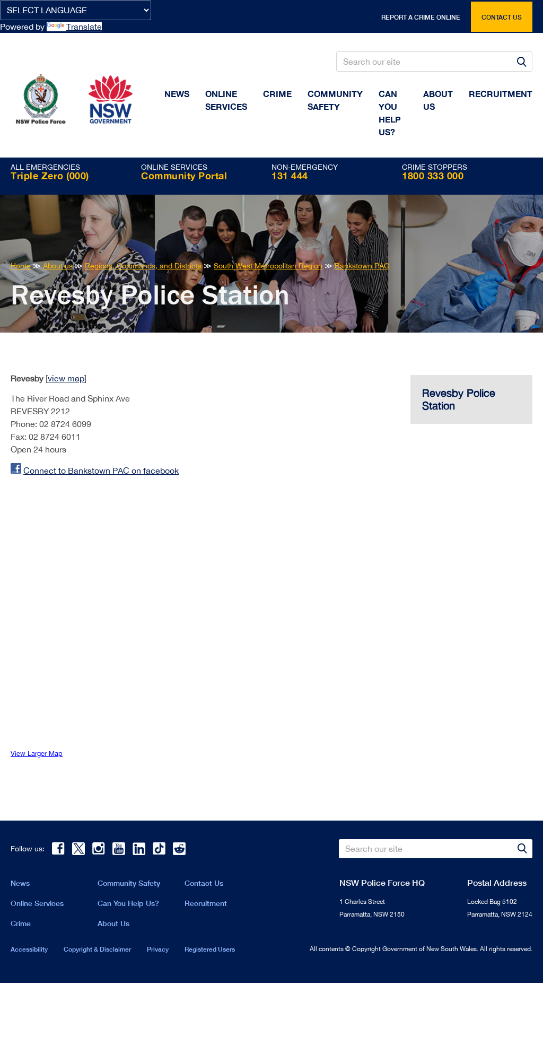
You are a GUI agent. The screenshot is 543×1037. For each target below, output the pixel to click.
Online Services (226, 100)
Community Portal (184, 175)
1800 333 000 (432, 175)
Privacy (158, 949)
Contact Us (204, 882)
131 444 (290, 175)
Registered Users (210, 949)
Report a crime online (420, 17)
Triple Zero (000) (50, 175)
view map (66, 378)
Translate (84, 26)
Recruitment (500, 94)
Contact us (501, 17)
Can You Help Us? (390, 113)
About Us (113, 923)
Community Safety (335, 100)
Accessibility (29, 949)
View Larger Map (37, 753)
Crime (277, 94)
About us (438, 100)
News (176, 94)
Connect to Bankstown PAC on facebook (101, 470)
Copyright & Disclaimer (97, 949)
